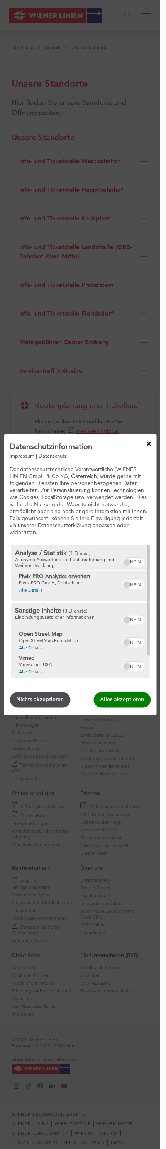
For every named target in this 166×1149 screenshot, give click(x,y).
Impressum (22, 455)
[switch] (133, 561)
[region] (80, 611)
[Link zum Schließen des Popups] (149, 444)
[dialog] (80, 574)
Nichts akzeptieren (40, 699)
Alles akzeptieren (122, 699)
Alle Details (30, 590)
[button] (126, 562)
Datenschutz (53, 455)
